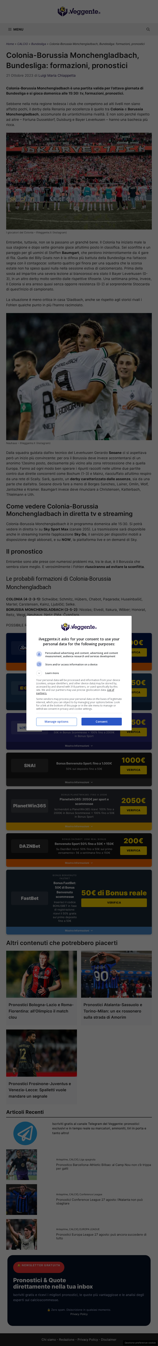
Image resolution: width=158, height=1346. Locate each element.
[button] (79, 673)
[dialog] (79, 673)
